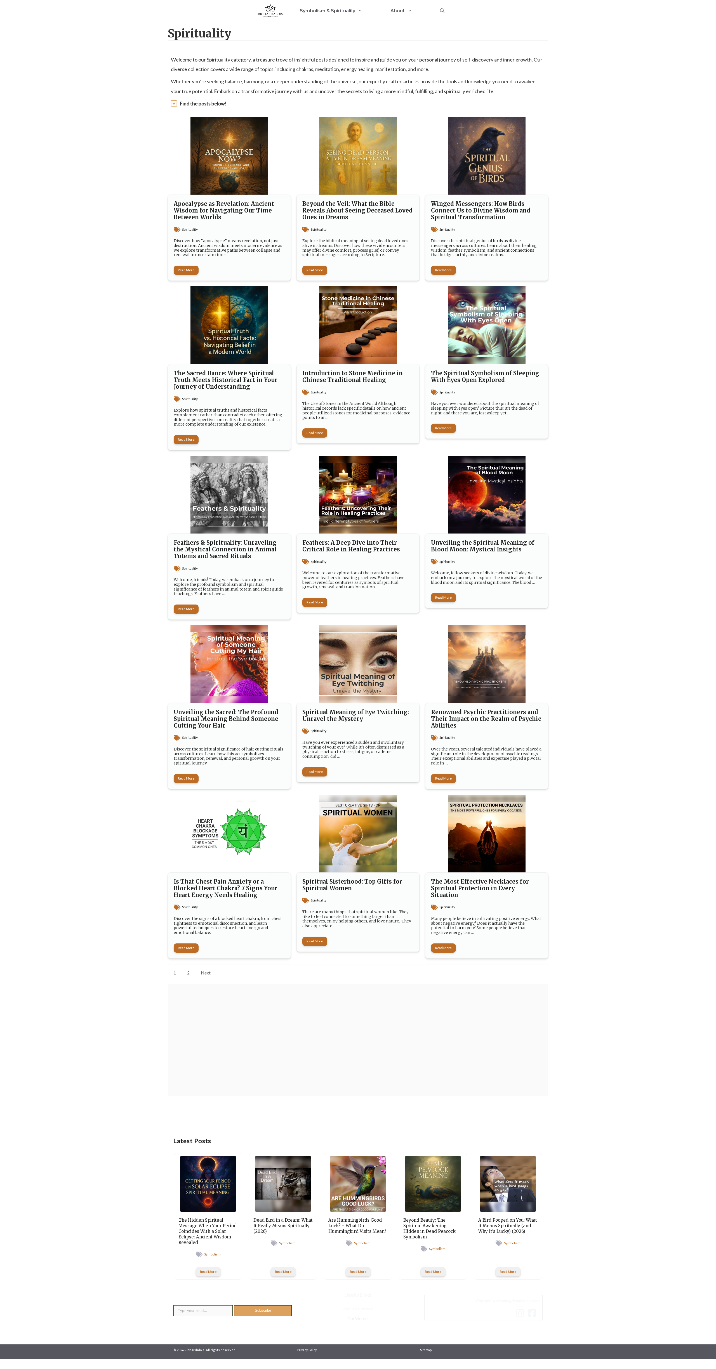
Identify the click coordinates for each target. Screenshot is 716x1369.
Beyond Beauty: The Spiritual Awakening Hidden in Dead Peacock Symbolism (429, 1228)
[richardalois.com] (270, 10)
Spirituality (190, 229)
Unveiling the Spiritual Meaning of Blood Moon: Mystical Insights (482, 546)
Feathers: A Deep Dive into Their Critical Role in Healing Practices (351, 546)
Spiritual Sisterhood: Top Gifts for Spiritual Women (352, 885)
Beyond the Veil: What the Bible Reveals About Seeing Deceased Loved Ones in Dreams (357, 210)
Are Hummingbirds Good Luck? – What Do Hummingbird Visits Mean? (357, 1225)
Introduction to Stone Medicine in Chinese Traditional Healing (352, 376)
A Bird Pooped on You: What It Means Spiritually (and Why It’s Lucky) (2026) (507, 1225)
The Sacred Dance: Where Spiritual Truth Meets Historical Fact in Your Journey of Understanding (225, 380)
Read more (186, 270)
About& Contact (358, 1308)
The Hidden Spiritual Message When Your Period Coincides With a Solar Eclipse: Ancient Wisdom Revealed (207, 1231)
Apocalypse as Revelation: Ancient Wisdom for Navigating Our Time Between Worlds (224, 210)
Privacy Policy (307, 1350)
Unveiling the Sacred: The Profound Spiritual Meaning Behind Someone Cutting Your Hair (226, 719)
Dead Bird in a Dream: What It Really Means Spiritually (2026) (283, 1225)
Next (206, 972)
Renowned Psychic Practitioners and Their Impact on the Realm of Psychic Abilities (486, 719)
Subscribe (263, 1310)
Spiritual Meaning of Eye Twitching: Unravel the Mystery (355, 715)
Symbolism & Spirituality (327, 10)
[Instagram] (521, 1313)
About (397, 10)
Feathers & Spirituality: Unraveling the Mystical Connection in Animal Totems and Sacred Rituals (225, 549)
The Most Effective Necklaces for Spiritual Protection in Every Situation (480, 888)
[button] (442, 10)
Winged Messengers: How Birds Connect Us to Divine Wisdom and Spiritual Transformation (480, 210)
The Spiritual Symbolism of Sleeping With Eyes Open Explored (485, 376)
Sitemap (426, 1350)
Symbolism (212, 1254)
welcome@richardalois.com (516, 1300)
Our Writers (358, 1318)
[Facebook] (533, 1313)
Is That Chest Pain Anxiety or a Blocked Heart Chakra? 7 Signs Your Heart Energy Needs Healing (225, 888)
